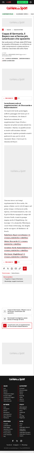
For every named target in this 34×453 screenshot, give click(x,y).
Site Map (22, 416)
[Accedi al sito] (31, 2)
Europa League (7, 395)
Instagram (16, 445)
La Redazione (7, 425)
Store (21, 410)
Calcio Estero (18, 30)
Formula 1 (22, 388)
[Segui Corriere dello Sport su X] (17, 441)
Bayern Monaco (25, 58)
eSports (22, 399)
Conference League (8, 397)
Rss (20, 414)
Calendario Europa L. (25, 432)
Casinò (21, 436)
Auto (4, 407)
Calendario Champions (23, 429)
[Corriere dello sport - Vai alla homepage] (17, 8)
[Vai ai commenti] (25, 268)
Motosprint (6, 412)
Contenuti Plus (8, 14)
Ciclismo (22, 401)
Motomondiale (23, 390)
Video (21, 424)
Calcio (9, 30)
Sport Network (7, 416)
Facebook (9, 445)
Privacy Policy (7, 433)
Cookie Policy (7, 431)
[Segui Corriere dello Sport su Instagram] (21, 441)
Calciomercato (7, 401)
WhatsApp (24, 445)
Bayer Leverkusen (8, 60)
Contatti (5, 424)
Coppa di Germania (12, 58)
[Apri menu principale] (3, 2)
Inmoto (5, 410)
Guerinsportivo (7, 414)
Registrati (22, 417)
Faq (4, 436)
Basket (21, 392)
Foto (21, 425)
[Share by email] (16, 268)
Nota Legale (6, 427)
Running (22, 395)
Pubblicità (22, 412)
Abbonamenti (23, 407)
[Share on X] (8, 268)
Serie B (5, 392)
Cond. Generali (7, 434)
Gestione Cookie (8, 429)
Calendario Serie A (22, 14)
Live (9, 2)
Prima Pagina (23, 408)
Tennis (21, 394)
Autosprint (6, 408)
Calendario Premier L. (25, 434)
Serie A (5, 390)
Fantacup (6, 417)
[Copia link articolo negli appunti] (20, 268)
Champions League (8, 394)
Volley (21, 397)
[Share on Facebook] (4, 268)
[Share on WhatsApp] (12, 268)
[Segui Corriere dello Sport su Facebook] (13, 441)
